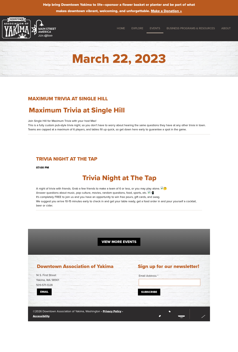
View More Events (119, 242)
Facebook (172, 314)
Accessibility (41, 316)
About (226, 28)
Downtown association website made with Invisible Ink (117, 329)
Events (155, 28)
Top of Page (199, 314)
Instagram (162, 314)
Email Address (148, 276)
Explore (137, 28)
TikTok (181, 314)
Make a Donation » (166, 11)
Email (44, 292)
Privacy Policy (112, 311)
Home (121, 28)
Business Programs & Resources (191, 28)
